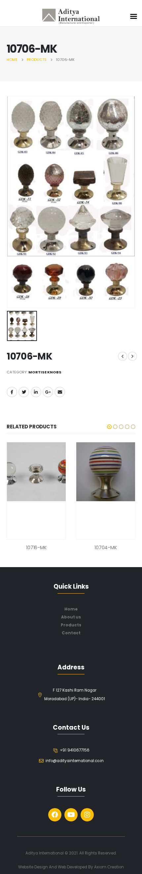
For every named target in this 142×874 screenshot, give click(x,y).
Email (59, 392)
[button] (109, 427)
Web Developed (72, 867)
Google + (48, 392)
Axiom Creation (109, 867)
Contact (71, 633)
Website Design (33, 867)
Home (71, 609)
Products (71, 625)
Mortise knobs (44, 372)
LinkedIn (36, 392)
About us (71, 617)
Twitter (23, 392)
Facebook (12, 392)
